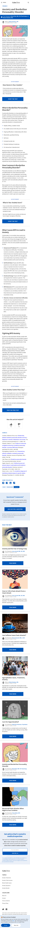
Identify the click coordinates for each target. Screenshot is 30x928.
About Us (4, 895)
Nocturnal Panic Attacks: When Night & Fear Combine (13, 809)
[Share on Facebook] (7, 483)
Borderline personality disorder (18, 459)
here (13, 920)
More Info (16, 925)
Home (4, 487)
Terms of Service (6, 900)
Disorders (5, 6)
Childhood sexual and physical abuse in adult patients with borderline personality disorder (13, 465)
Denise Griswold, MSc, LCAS (18, 638)
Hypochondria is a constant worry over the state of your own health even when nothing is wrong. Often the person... (14, 729)
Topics (4, 2)
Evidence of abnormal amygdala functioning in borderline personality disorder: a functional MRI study (14, 445)
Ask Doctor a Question (15, 509)
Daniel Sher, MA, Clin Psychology (19, 16)
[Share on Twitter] (4, 483)
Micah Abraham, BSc (8, 17)
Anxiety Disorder (5, 888)
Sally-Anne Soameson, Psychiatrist (19, 724)
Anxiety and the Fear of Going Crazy (14, 549)
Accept (5, 925)
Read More (12, 563)
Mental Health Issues (7, 883)
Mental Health (10, 487)
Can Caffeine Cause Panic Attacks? (14, 635)
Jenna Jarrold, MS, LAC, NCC (18, 551)
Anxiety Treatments (6, 877)
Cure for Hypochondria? (10, 722)
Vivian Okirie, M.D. (16, 813)
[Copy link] (14, 483)
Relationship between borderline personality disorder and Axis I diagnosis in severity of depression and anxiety (14, 437)
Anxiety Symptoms (6, 885)
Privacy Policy (5, 903)
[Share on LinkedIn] (11, 483)
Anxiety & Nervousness (7, 880)
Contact (4, 898)
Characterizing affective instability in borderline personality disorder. (13, 453)
